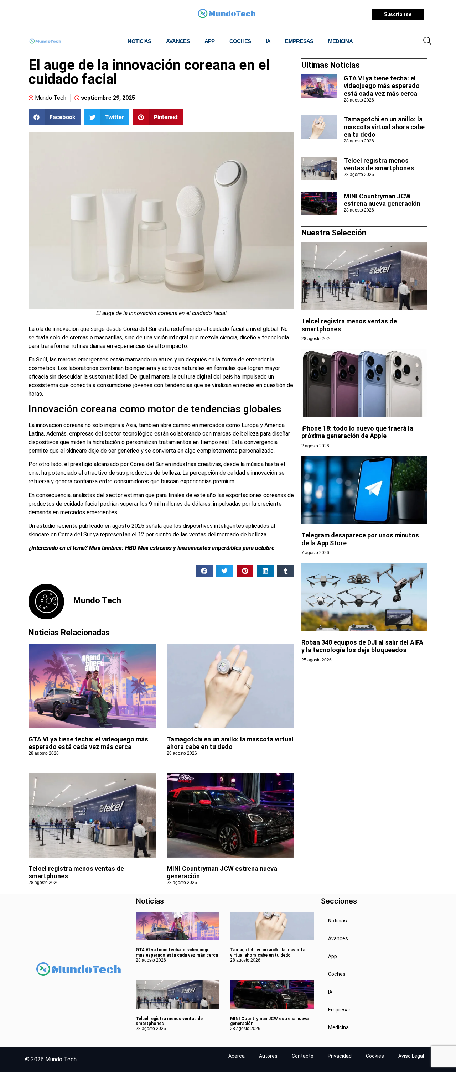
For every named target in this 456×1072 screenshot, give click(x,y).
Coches (240, 41)
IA (268, 41)
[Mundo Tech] (226, 14)
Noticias (139, 41)
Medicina (340, 41)
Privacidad (340, 1056)
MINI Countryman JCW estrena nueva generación (382, 200)
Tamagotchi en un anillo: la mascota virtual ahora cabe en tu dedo (230, 743)
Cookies (375, 1056)
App (209, 41)
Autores (268, 1056)
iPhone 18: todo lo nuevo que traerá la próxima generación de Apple (357, 432)
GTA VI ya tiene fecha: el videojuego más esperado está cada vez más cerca (88, 743)
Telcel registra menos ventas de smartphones (379, 164)
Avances (178, 41)
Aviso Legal (411, 1056)
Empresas (299, 41)
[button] (427, 41)
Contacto (303, 1056)
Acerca (236, 1056)
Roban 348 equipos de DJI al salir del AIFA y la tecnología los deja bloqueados (362, 646)
